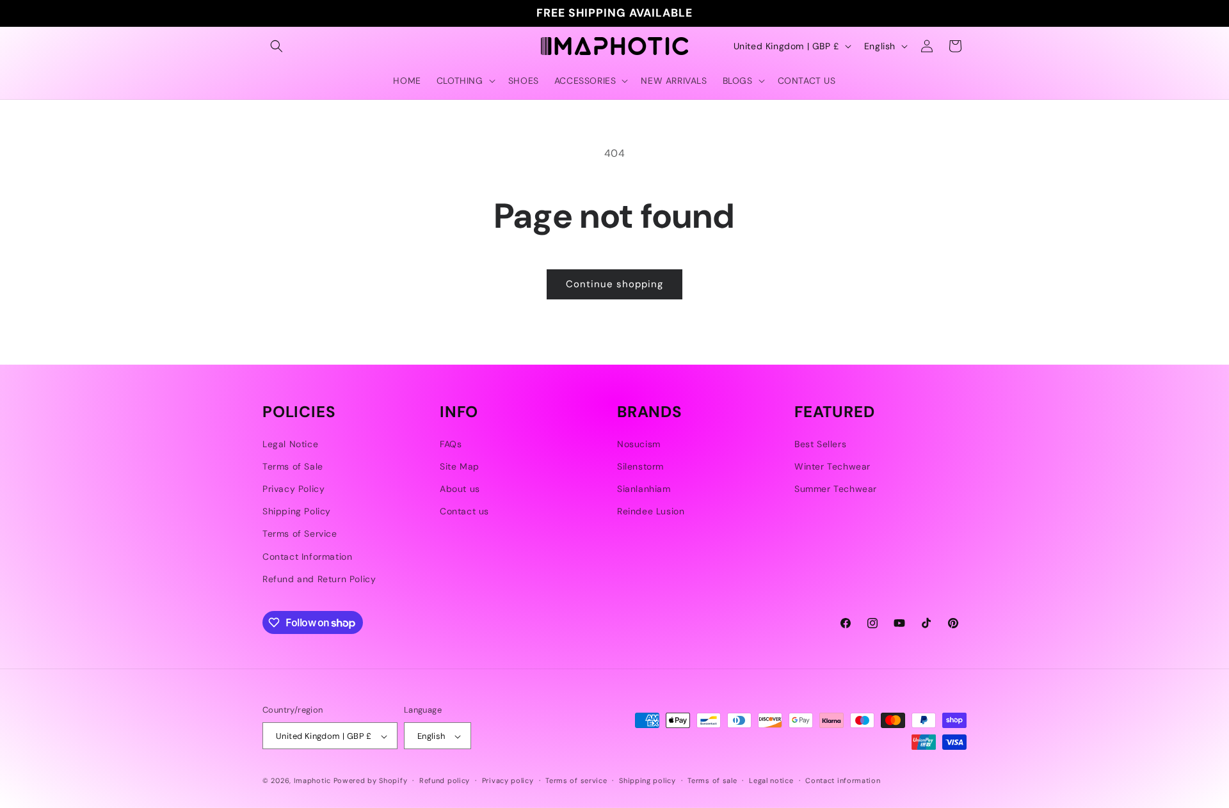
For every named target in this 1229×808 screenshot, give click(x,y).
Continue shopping (614, 284)
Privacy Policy (293, 489)
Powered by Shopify (370, 781)
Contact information (842, 780)
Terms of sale (712, 780)
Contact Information (307, 556)
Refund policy (444, 780)
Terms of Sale (292, 466)
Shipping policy (647, 780)
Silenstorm (640, 466)
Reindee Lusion (650, 511)
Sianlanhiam (644, 489)
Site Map (459, 466)
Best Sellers (820, 444)
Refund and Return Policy (319, 579)
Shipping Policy (296, 511)
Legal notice (771, 780)
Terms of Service (299, 534)
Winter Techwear (832, 466)
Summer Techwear (835, 489)
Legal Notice (290, 444)
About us (460, 489)
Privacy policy (508, 780)
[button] (276, 46)
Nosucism (639, 444)
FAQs (451, 444)
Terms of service (576, 780)
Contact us (464, 511)
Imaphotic (312, 781)
